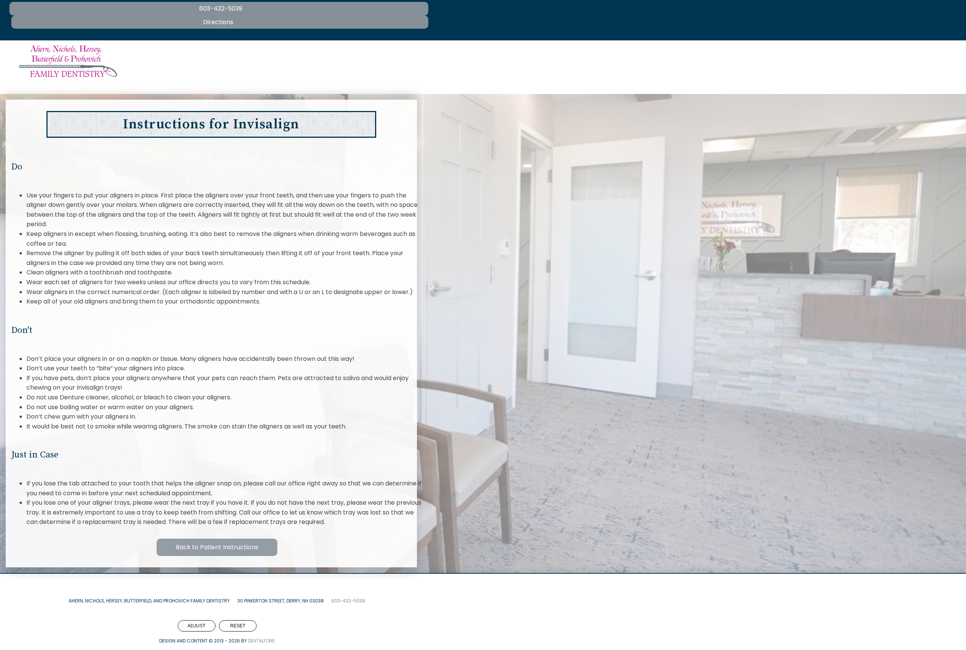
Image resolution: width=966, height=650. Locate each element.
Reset (237, 625)
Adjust (196, 625)
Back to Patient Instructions (217, 547)
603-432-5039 (348, 601)
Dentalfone (261, 641)
